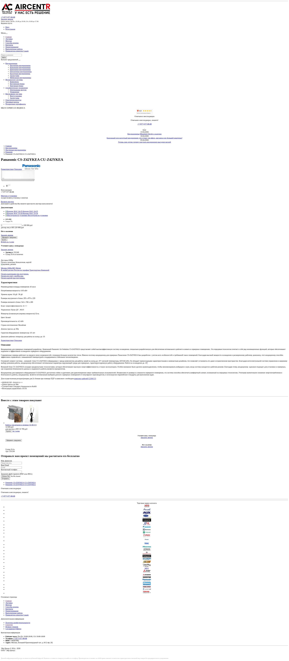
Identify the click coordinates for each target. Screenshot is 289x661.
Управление (14, 92)
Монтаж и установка (9, 196)
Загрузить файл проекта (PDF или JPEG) (16, 474)
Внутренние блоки (17, 84)
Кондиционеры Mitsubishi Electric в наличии (144, 134)
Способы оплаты (12, 43)
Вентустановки (16, 96)
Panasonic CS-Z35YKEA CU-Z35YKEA (20, 485)
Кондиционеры (11, 63)
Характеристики (7, 169)
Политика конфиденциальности (17, 623)
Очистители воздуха (13, 100)
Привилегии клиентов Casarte (17, 51)
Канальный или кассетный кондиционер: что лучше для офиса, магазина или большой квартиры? (144, 138)
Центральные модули (18, 90)
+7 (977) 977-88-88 (145, 124)
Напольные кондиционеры (20, 70)
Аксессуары (14, 76)
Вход (7, 27)
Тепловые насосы (12, 102)
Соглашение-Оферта (13, 629)
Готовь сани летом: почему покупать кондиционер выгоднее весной (144, 142)
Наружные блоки (16, 86)
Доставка (9, 39)
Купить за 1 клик (7, 242)
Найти (4, 57)
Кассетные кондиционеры (20, 74)
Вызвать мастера (7, 202)
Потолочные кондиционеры (21, 72)
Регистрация (10, 29)
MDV (147, 568)
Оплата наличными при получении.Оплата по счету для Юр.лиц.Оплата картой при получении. (15, 276)
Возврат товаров (11, 627)
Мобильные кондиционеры (20, 78)
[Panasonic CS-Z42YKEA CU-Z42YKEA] (18, 181)
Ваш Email (5, 465)
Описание (18, 169)
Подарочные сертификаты (15, 104)
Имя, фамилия (6, 461)
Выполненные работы (14, 49)
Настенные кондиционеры (20, 65)
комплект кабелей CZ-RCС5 (85, 379)
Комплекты (14, 82)
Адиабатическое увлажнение (16, 88)
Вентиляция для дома (13, 94)
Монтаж (8, 41)
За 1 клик (16, 431)
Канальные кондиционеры (20, 67)
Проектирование (11, 47)
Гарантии (9, 625)
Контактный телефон (9, 470)
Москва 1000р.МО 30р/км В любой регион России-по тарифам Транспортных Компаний (25, 269)
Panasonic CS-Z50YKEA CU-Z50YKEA (20, 483)
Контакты (9, 45)
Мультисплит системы (14, 80)
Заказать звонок (7, 19)
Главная (8, 37)
